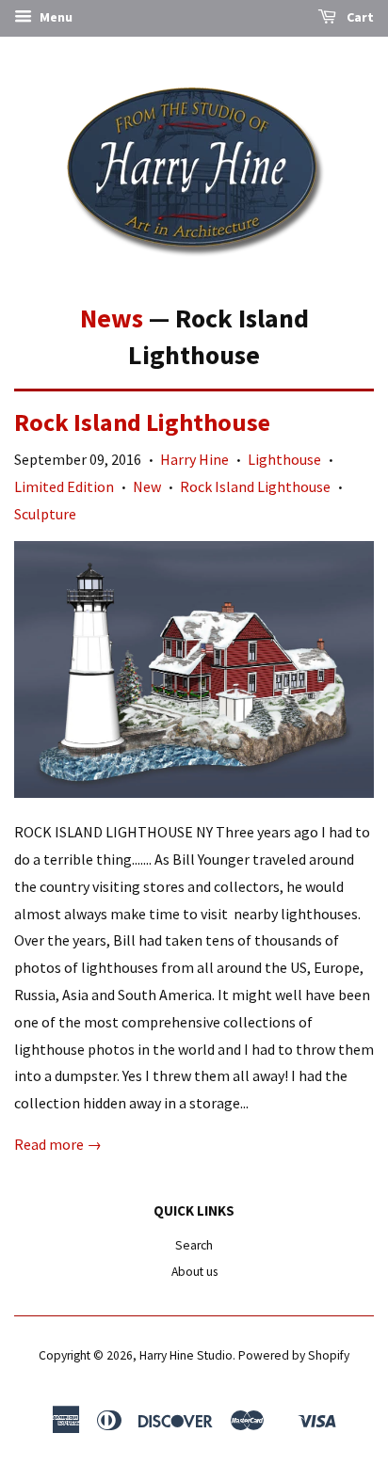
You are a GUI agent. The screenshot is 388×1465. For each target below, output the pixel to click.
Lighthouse (284, 459)
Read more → (58, 1144)
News (111, 318)
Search (194, 1245)
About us (194, 1272)
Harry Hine (194, 459)
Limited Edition (64, 486)
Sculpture (45, 513)
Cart (359, 16)
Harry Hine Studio (186, 1355)
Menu (55, 16)
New (147, 486)
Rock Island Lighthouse (142, 422)
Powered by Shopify (293, 1355)
